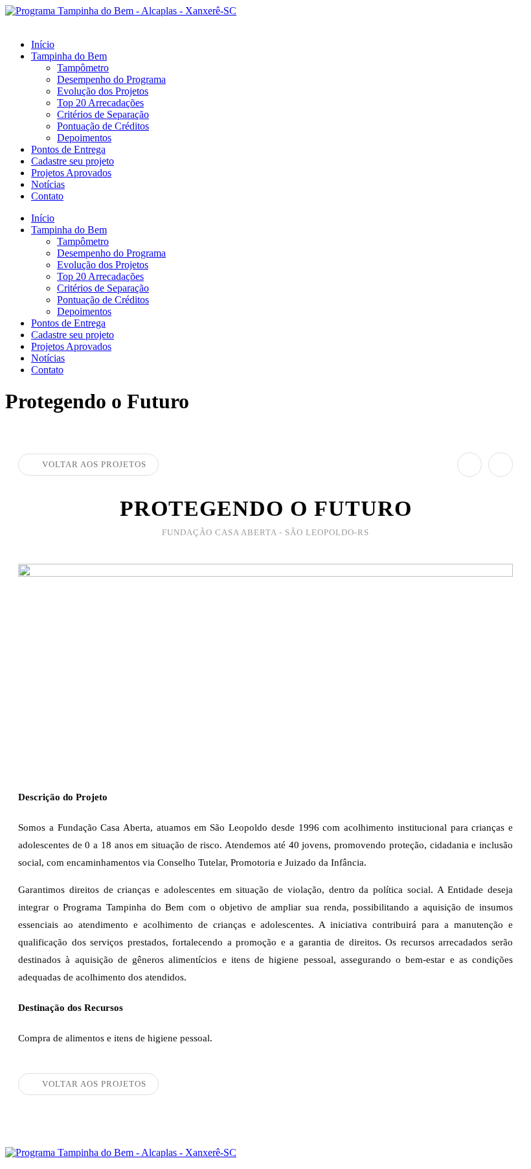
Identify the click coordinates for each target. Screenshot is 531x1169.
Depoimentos (84, 137)
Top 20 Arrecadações (100, 102)
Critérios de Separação (103, 114)
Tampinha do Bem (69, 56)
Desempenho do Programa (111, 79)
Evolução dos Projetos (102, 91)
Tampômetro (83, 67)
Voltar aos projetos (94, 464)
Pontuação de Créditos (103, 126)
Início (42, 44)
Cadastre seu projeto (72, 161)
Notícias (48, 184)
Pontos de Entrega (68, 149)
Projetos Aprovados (71, 172)
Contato (47, 196)
